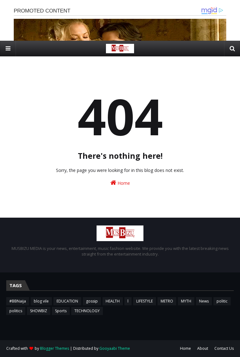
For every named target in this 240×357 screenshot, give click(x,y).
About (202, 348)
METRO (167, 301)
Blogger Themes (54, 348)
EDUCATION (67, 301)
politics (15, 310)
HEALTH (113, 301)
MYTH (186, 301)
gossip (92, 301)
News (204, 301)
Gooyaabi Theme (114, 348)
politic (222, 301)
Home (123, 183)
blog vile (41, 301)
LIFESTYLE (144, 301)
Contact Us (224, 348)
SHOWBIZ (38, 310)
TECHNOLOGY (87, 310)
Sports (61, 310)
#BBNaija (17, 301)
